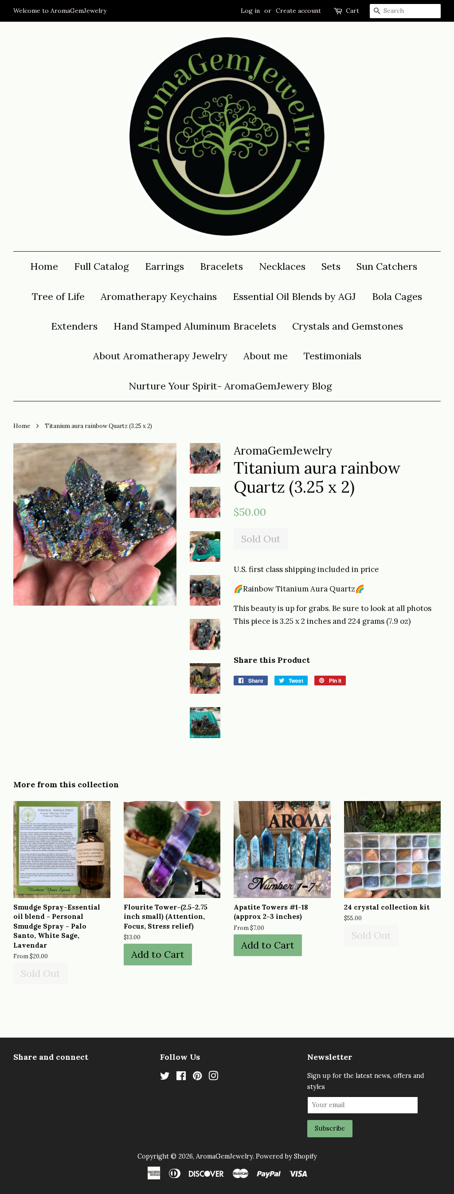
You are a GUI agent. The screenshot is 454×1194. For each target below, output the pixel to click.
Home (44, 266)
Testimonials (332, 356)
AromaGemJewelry (224, 1156)
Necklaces (282, 266)
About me (265, 356)
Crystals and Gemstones (347, 326)
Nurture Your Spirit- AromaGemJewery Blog (230, 386)
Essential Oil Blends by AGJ (294, 296)
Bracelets (221, 266)
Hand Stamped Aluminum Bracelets (195, 326)
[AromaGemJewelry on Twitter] (165, 1077)
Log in (250, 11)
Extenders (74, 326)
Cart (352, 11)
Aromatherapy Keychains (159, 296)
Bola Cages (397, 296)
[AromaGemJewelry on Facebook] (181, 1077)
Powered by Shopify (286, 1156)
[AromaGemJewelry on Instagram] (213, 1077)
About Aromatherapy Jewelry (160, 356)
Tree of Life (58, 296)
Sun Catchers (386, 266)
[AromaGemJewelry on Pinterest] (197, 1077)
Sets (330, 266)
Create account (298, 11)
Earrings (164, 266)
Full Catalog (101, 266)
